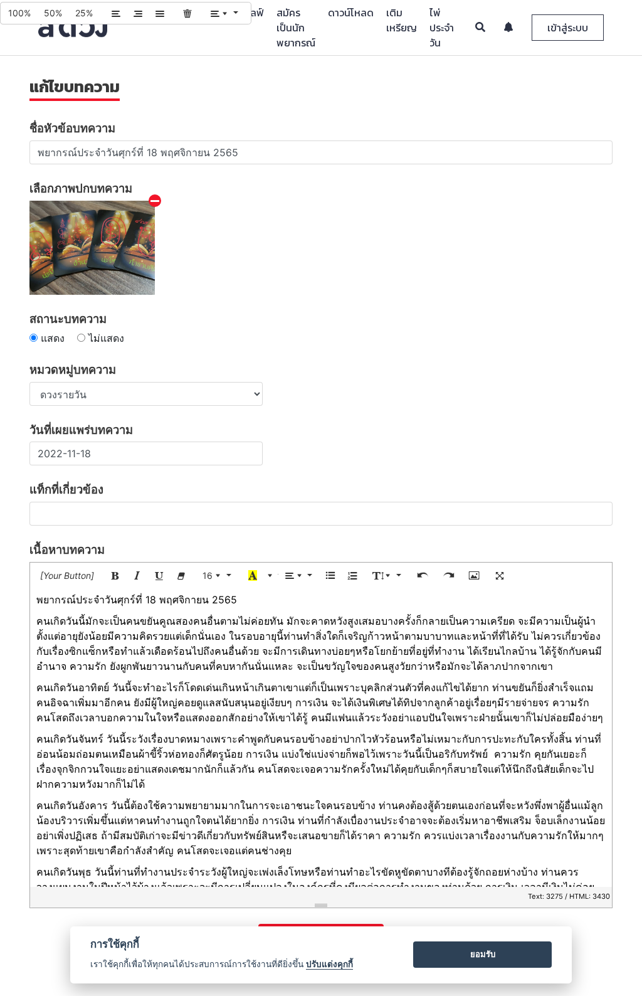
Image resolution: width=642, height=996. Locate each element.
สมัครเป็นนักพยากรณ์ (295, 27)
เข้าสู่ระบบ (567, 27)
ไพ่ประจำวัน (441, 27)
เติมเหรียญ (401, 20)
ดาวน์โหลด (351, 12)
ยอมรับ (482, 954)
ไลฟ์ (255, 12)
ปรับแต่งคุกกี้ (329, 964)
